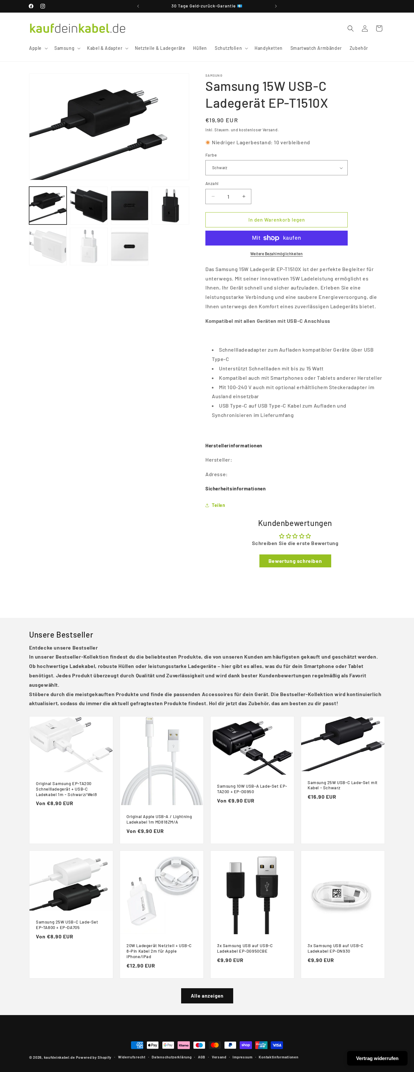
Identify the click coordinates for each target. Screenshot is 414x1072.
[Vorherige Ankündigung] (138, 6)
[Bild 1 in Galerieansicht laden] (48, 205)
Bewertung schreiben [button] (295, 561)
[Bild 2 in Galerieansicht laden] (88, 205)
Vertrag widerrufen (377, 1058)
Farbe (211, 155)
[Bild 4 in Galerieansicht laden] (170, 205)
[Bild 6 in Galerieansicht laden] (88, 246)
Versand (219, 1057)
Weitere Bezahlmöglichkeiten (276, 253)
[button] (37, 48)
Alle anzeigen (207, 996)
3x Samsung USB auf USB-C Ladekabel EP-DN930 (335, 948)
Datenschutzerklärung (171, 1057)
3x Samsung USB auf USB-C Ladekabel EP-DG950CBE (245, 948)
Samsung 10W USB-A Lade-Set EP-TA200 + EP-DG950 (252, 788)
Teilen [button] (218, 505)
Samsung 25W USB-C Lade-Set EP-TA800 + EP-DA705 (67, 924)
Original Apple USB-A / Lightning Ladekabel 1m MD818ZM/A (159, 819)
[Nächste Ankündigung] (276, 6)
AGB (201, 1057)
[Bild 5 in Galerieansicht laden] (48, 246)
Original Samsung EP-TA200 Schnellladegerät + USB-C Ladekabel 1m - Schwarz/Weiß (66, 789)
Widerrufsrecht (132, 1057)
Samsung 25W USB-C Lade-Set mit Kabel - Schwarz (343, 785)
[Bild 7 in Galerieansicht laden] (129, 246)
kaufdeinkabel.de (59, 1057)
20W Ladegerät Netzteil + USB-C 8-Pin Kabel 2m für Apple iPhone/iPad (159, 951)
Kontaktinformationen (278, 1057)
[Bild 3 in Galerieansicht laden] (129, 205)
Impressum (242, 1057)
